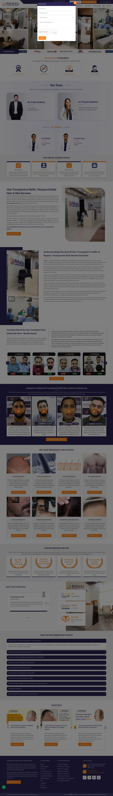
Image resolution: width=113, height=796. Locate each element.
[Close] (75, 2)
